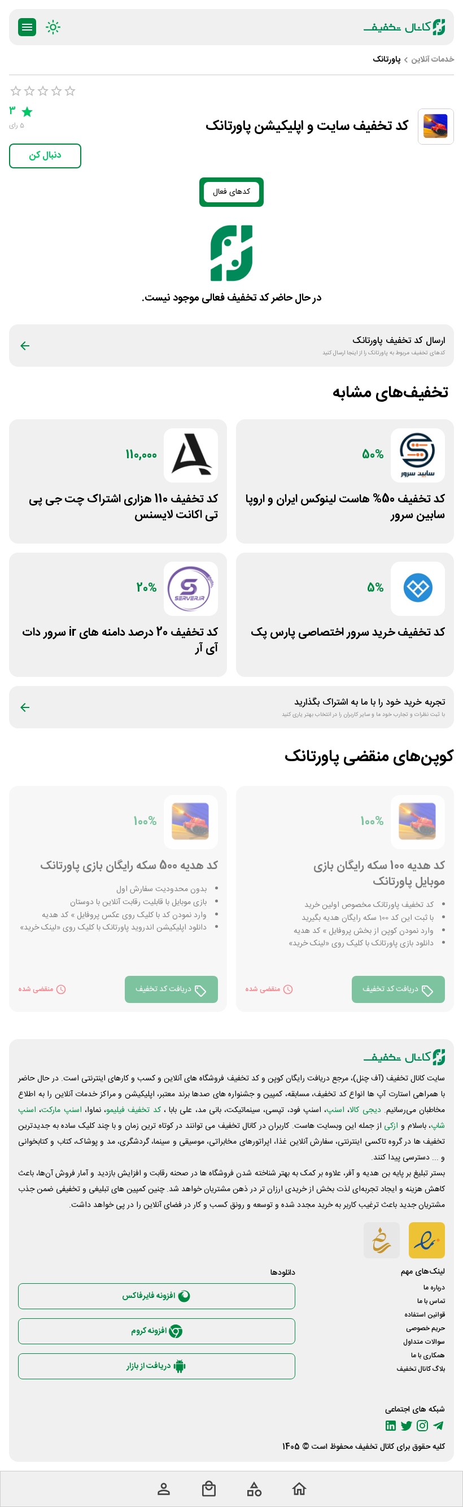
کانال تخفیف (374, 1447)
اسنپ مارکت (61, 1110)
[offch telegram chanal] (438, 1425)
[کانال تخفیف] (404, 27)
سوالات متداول (424, 1342)
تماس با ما (431, 1301)
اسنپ (335, 1110)
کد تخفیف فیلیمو (133, 1110)
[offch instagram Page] (422, 1425)
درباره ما (434, 1287)
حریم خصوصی (425, 1328)
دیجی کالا (365, 1110)
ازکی (391, 1126)
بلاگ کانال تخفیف (420, 1369)
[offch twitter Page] (406, 1425)
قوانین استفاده (424, 1315)
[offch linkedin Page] (391, 1425)
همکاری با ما (428, 1355)
